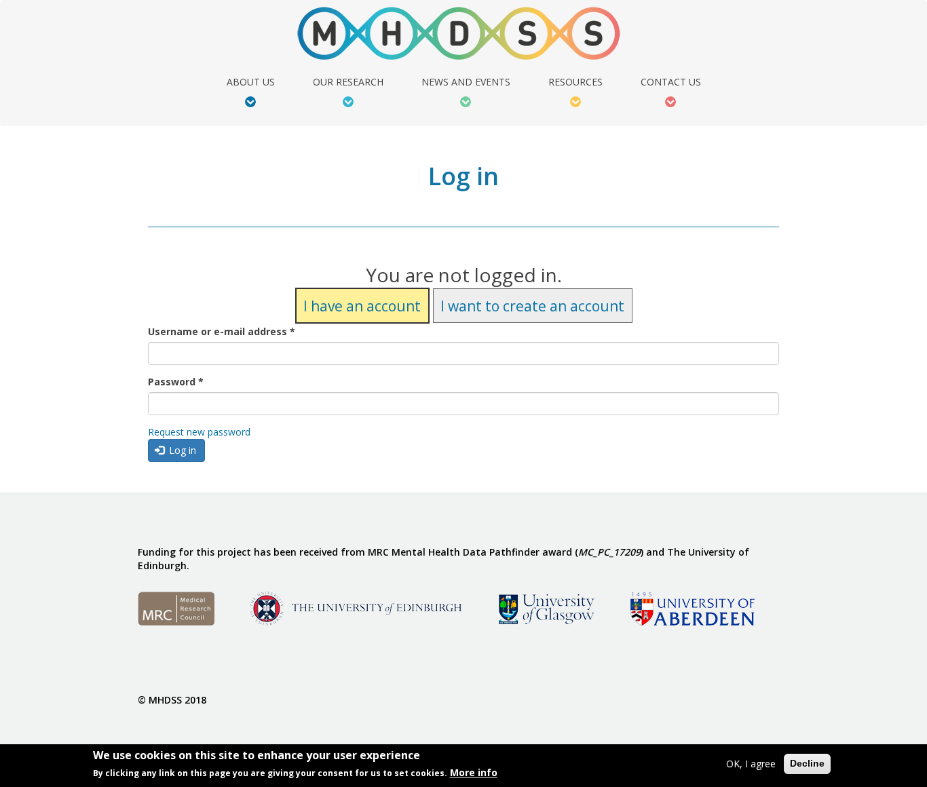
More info (473, 772)
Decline (807, 763)
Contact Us (671, 82)
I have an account (362, 305)
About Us (251, 82)
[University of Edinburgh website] (355, 607)
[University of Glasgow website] (545, 607)
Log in (181, 450)
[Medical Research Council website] (176, 607)
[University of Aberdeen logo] (692, 607)
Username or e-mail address (221, 331)
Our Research (348, 82)
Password (176, 381)
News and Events (465, 82)
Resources (575, 82)
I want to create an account (532, 305)
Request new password (199, 431)
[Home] (464, 33)
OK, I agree (751, 763)
